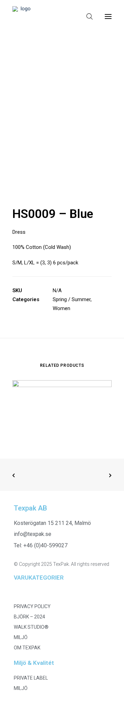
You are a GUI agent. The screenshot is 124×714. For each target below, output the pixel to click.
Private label (31, 678)
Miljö (21, 637)
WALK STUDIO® (31, 627)
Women (61, 308)
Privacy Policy (32, 606)
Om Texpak (27, 647)
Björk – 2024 (29, 616)
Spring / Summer (72, 299)
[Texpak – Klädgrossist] (22, 16)
